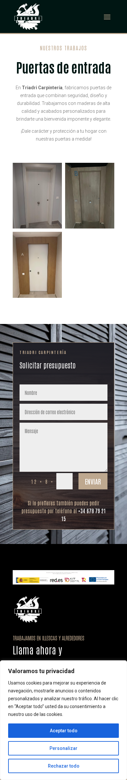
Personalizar (63, 748)
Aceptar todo (64, 730)
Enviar (93, 481)
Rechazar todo (63, 766)
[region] (63, 720)
